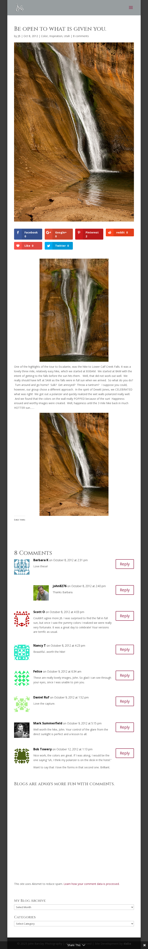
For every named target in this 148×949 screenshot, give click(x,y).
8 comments (81, 36)
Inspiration (55, 36)
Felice (37, 671)
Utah (67, 36)
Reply (125, 564)
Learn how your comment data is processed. (91, 884)
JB (19, 36)
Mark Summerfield (47, 723)
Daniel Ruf (41, 697)
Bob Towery (42, 749)
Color (44, 36)
